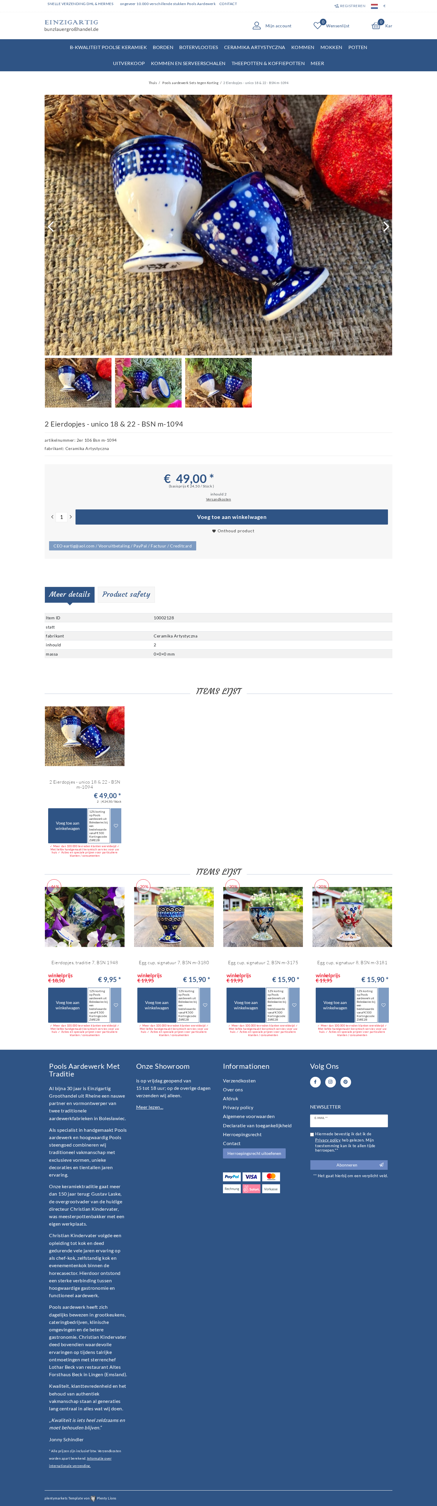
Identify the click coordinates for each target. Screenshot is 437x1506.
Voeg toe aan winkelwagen (232, 517)
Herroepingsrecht (242, 1134)
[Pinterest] (345, 1082)
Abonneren (347, 1164)
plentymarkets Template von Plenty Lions (81, 1498)
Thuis (153, 83)
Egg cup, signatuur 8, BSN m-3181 (352, 962)
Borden (163, 47)
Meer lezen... (150, 1107)
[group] (85, 736)
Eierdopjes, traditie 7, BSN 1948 (84, 962)
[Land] (374, 6)
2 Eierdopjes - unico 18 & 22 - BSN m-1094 (84, 784)
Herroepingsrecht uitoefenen (254, 1153)
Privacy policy (238, 1107)
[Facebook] (315, 1082)
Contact (228, 3)
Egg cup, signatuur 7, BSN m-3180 (174, 962)
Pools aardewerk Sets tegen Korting (190, 83)
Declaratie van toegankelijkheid (257, 1125)
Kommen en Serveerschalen (188, 63)
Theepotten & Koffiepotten (268, 63)
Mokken (331, 47)
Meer (317, 63)
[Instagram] (330, 1082)
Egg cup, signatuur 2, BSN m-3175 (263, 962)
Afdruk (230, 1098)
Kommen (303, 47)
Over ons (233, 1089)
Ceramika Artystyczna (254, 47)
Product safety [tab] (126, 594)
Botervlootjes (198, 47)
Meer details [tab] (69, 594)
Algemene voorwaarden (249, 1116)
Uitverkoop (129, 63)
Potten (357, 47)
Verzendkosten (239, 1080)
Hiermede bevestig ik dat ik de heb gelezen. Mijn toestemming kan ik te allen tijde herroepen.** (345, 1142)
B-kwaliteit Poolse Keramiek (108, 47)
